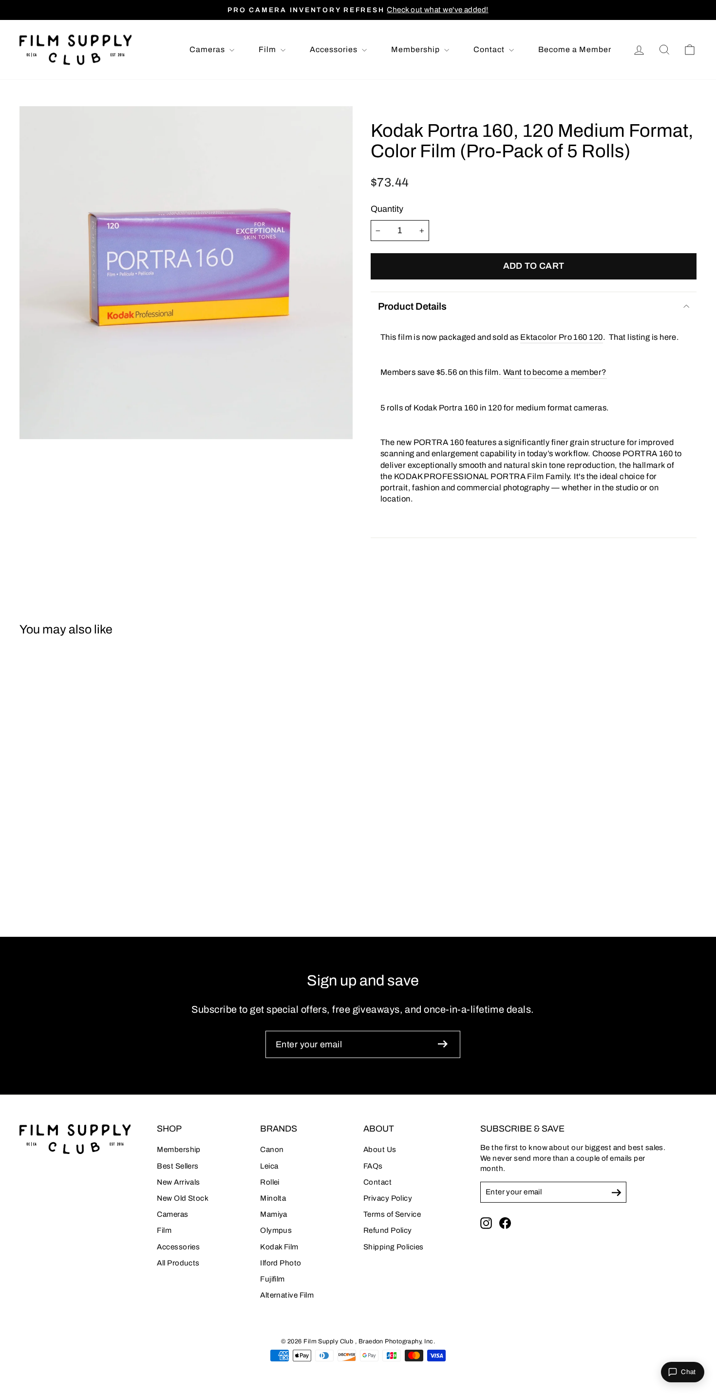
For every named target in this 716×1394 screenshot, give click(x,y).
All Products (178, 1263)
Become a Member (574, 49)
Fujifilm (272, 1279)
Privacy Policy (387, 1198)
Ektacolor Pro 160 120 (561, 337)
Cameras (208, 49)
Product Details (412, 306)
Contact (490, 49)
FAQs (373, 1166)
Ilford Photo (280, 1263)
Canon (271, 1149)
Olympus (276, 1230)
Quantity (387, 209)
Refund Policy (387, 1230)
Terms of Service (392, 1214)
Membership (416, 49)
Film (268, 49)
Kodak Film (279, 1247)
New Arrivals (178, 1182)
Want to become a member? (555, 372)
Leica (269, 1166)
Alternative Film (287, 1295)
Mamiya (273, 1214)
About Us (379, 1149)
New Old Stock (182, 1198)
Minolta (273, 1198)
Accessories (334, 49)
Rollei (270, 1182)
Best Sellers (177, 1166)
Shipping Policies (393, 1247)
